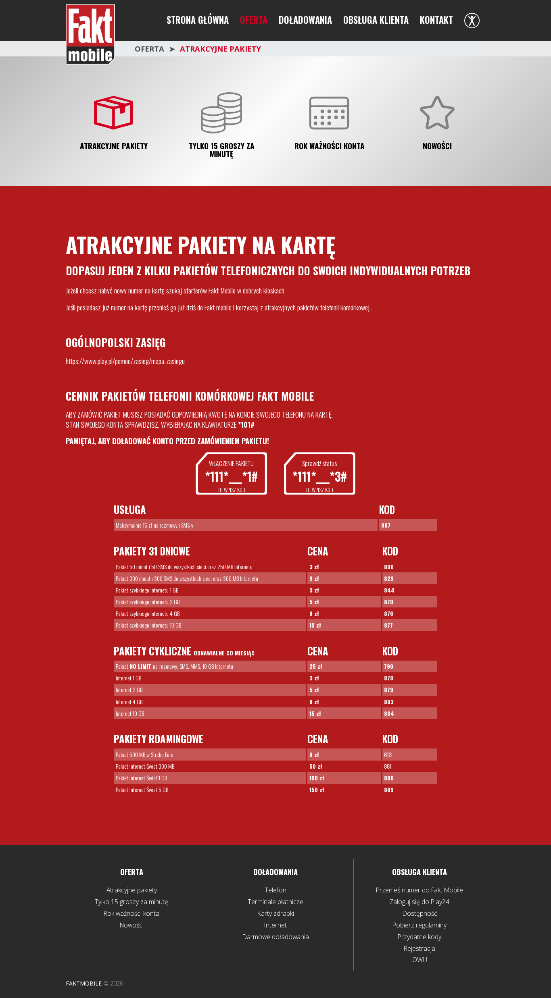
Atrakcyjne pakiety (114, 146)
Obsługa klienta (376, 20)
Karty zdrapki (275, 913)
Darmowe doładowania (275, 936)
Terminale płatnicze (275, 901)
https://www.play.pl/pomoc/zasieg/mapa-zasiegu (125, 361)
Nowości (437, 146)
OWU (419, 959)
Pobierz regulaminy (419, 925)
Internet (275, 925)
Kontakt (436, 20)
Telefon (275, 890)
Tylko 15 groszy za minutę (222, 150)
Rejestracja (419, 948)
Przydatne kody (419, 936)
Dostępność (420, 913)
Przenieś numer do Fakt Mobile (419, 890)
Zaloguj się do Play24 (419, 901)
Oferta (253, 20)
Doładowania (305, 20)
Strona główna (198, 20)
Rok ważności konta (329, 146)
